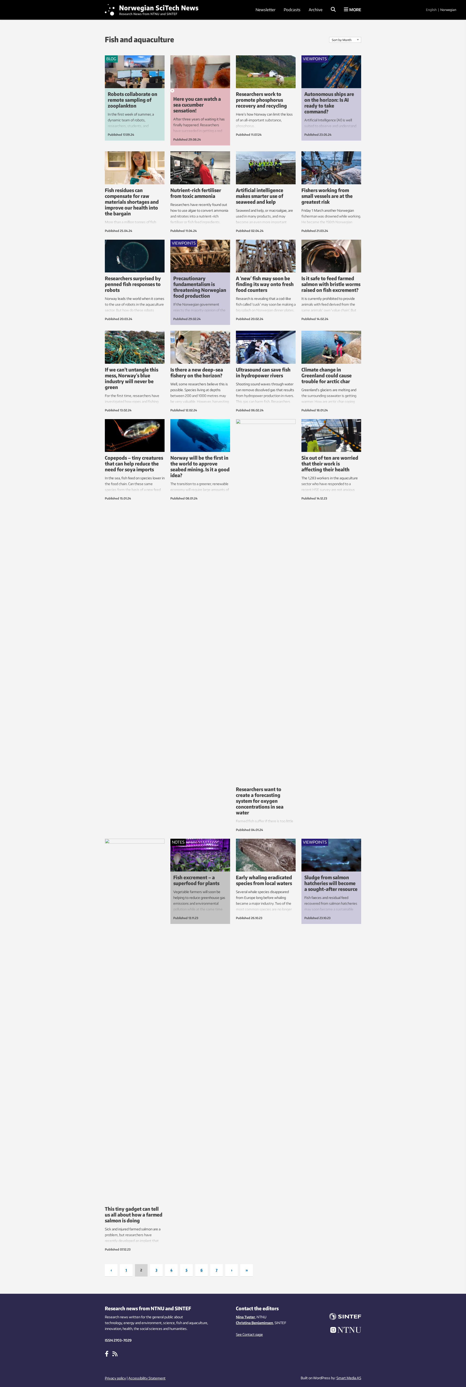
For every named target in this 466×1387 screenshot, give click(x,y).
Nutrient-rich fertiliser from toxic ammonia (195, 193)
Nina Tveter (245, 1317)
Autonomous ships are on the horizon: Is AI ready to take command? (329, 102)
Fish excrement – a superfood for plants (196, 880)
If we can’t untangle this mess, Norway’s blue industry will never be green (131, 378)
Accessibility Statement (147, 1378)
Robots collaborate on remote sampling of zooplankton (132, 100)
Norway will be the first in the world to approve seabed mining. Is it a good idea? (200, 466)
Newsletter (265, 9)
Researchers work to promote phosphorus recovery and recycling (261, 100)
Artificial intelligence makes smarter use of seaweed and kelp (259, 196)
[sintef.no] (342, 1317)
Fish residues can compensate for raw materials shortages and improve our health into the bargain (132, 201)
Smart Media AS (348, 1378)
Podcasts (292, 9)
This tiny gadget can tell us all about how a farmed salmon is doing (133, 1214)
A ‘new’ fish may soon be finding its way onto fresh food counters (265, 284)
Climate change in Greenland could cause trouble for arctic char (326, 375)
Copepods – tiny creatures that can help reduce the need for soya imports (134, 463)
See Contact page (249, 1334)
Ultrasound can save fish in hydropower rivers (263, 372)
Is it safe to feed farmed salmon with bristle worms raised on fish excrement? (330, 284)
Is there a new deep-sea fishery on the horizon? (196, 372)
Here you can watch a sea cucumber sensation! (197, 104)
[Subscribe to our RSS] (114, 1353)
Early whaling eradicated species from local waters (264, 880)
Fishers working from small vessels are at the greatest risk (327, 196)
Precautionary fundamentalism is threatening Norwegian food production (199, 287)
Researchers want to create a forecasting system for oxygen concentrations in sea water (259, 800)
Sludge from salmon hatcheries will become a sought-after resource (331, 883)
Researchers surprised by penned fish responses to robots (133, 284)
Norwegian (448, 10)
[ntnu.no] (342, 1330)
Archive (316, 9)
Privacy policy (115, 1378)
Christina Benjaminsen (254, 1323)
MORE (354, 9)
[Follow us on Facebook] (106, 1353)
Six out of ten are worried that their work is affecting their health (329, 463)
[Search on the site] (333, 10)
